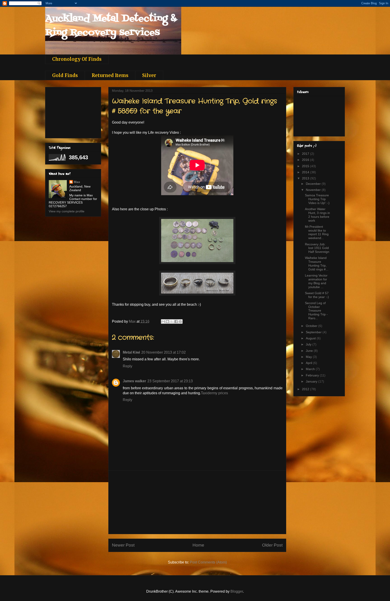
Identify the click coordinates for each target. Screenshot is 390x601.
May (309, 357)
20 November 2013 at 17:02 (163, 352)
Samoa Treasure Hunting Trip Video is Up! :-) (317, 199)
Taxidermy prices (214, 393)
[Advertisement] (197, 502)
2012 (306, 389)
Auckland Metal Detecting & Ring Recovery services (110, 26)
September (314, 332)
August (311, 338)
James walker (134, 381)
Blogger (236, 591)
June (310, 350)
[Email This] (163, 321)
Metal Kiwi (131, 352)
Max (77, 182)
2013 (306, 178)
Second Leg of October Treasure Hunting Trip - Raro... (316, 310)
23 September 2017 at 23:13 (170, 381)
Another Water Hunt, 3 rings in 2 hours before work (317, 214)
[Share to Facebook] (176, 321)
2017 (306, 153)
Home (198, 545)
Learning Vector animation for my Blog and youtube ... (316, 281)
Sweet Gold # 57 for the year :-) (317, 295)
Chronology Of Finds (77, 59)
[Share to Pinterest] (180, 321)
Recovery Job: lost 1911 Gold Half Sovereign (317, 248)
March (311, 369)
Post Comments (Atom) (208, 562)
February (313, 375)
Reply (127, 366)
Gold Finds (65, 75)
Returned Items (110, 75)
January (312, 381)
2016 (306, 160)
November (314, 190)
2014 (306, 172)
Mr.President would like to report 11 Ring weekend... (317, 232)
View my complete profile (66, 211)
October (312, 326)
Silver (149, 75)
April (309, 363)
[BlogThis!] (167, 321)
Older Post (272, 545)
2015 (306, 166)
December (314, 183)
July (309, 344)
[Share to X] (171, 321)
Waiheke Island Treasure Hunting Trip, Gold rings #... (316, 263)
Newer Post (123, 545)
